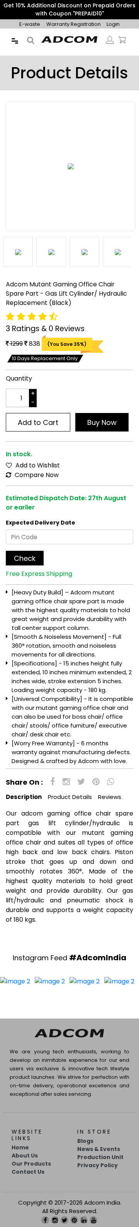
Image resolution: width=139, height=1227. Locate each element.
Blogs (85, 1141)
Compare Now (36, 474)
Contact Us (28, 1172)
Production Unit (100, 1157)
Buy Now (102, 422)
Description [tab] (24, 797)
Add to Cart (38, 422)
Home (20, 1147)
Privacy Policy (97, 1165)
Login (113, 24)
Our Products (31, 1164)
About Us (25, 1155)
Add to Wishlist (37, 465)
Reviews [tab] (109, 797)
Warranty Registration (74, 24)
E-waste (29, 24)
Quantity (19, 378)
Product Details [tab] (70, 797)
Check (25, 558)
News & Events (98, 1149)
